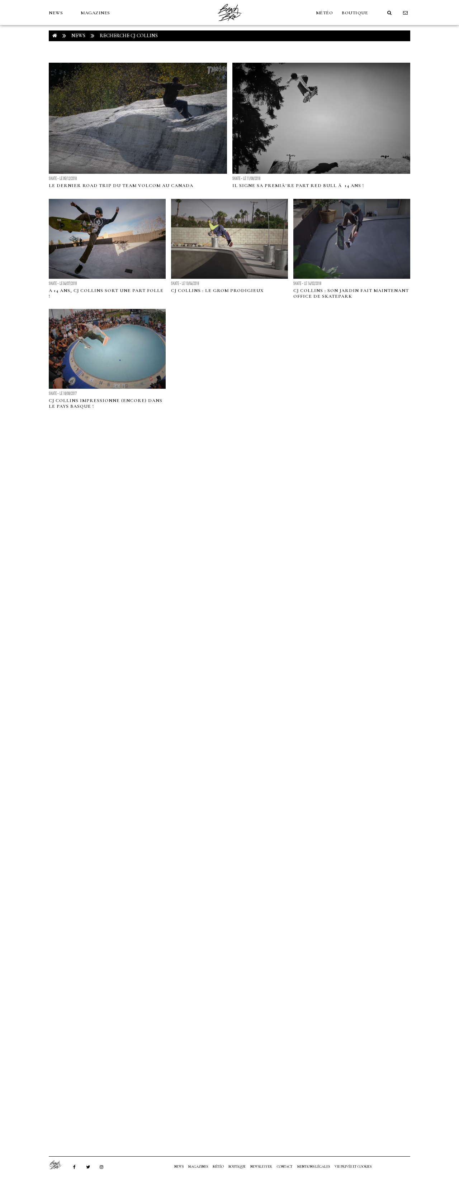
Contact (285, 1167)
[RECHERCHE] (389, 13)
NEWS (56, 13)
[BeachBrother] (229, 23)
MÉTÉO (324, 13)
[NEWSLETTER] (405, 13)
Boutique (355, 13)
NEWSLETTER (261, 1167)
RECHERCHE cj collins (129, 36)
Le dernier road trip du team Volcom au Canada (121, 185)
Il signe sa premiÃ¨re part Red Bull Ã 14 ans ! (298, 185)
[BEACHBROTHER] (59, 1164)
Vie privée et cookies (353, 1167)
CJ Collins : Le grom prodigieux (217, 290)
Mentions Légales (313, 1167)
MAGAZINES (95, 13)
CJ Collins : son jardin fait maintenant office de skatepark (351, 293)
